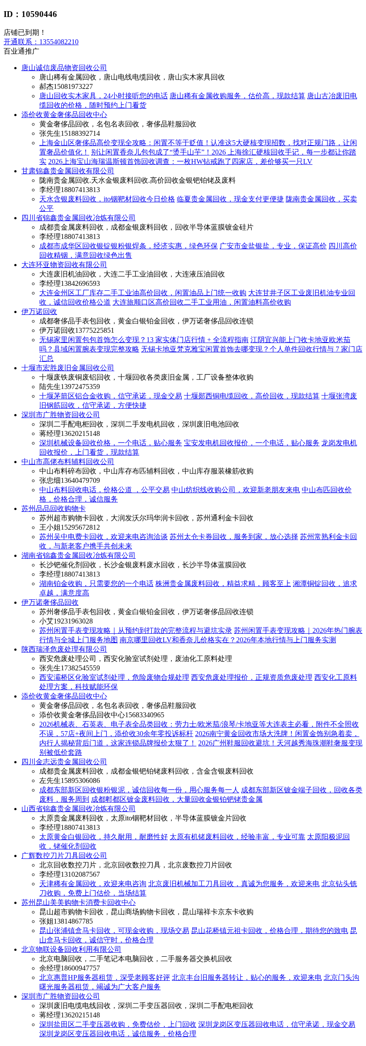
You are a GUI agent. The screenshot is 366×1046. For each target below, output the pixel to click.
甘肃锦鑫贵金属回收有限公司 (67, 171)
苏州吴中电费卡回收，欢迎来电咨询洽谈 (103, 536)
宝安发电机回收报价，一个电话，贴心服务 (252, 443)
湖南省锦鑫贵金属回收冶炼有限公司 (78, 555)
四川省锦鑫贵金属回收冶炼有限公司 (78, 218)
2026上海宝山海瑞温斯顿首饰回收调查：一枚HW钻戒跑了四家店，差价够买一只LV (180, 161)
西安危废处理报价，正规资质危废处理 (251, 677)
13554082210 (41, 42)
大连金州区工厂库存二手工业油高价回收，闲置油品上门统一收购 (142, 293)
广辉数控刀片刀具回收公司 (64, 855)
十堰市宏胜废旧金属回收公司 (67, 368)
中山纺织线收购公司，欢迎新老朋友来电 (235, 490)
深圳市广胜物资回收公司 (60, 414)
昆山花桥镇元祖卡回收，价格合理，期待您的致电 (269, 930)
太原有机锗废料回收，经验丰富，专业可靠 (237, 837)
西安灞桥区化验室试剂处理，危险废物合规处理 (114, 677)
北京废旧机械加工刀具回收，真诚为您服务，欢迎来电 (234, 883)
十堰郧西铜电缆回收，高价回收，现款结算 (252, 396)
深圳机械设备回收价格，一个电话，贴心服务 (110, 443)
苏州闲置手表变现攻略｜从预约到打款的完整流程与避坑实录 (135, 630)
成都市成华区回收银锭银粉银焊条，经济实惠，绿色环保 (128, 246)
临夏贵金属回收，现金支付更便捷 (230, 199)
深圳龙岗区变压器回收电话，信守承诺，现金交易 (276, 1024)
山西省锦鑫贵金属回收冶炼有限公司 (78, 808)
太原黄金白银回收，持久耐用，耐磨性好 (103, 837)
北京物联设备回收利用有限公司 (71, 949)
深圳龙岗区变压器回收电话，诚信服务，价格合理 (117, 1034)
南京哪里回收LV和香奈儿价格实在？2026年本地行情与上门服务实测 (228, 640)
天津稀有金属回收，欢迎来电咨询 (92, 883)
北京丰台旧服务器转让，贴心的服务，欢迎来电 (247, 977)
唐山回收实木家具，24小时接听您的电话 (103, 96)
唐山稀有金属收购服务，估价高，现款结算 (237, 96)
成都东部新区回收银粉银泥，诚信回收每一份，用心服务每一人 (139, 790)
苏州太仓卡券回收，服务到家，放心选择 (234, 536)
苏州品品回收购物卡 (53, 508)
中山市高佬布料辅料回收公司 (67, 461)
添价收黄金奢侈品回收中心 (64, 114)
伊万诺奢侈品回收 (50, 602)
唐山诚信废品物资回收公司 (64, 67)
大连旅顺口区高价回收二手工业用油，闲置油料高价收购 (201, 302)
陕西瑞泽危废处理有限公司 (64, 649)
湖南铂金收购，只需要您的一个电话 (96, 583)
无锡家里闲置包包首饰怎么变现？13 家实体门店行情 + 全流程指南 (144, 339)
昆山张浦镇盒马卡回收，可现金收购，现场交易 (114, 930)
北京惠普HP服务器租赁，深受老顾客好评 (104, 977)
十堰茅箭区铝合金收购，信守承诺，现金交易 (110, 396)
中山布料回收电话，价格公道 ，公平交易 (104, 490)
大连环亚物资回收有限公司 (64, 264)
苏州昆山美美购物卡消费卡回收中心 (78, 902)
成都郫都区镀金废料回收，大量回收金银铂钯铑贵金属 (176, 799)
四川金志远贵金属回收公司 (64, 762)
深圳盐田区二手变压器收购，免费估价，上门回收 (117, 1024)
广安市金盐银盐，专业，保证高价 (273, 246)
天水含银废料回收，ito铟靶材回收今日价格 (107, 199)
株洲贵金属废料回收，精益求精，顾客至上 (223, 583)
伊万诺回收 (39, 311)
